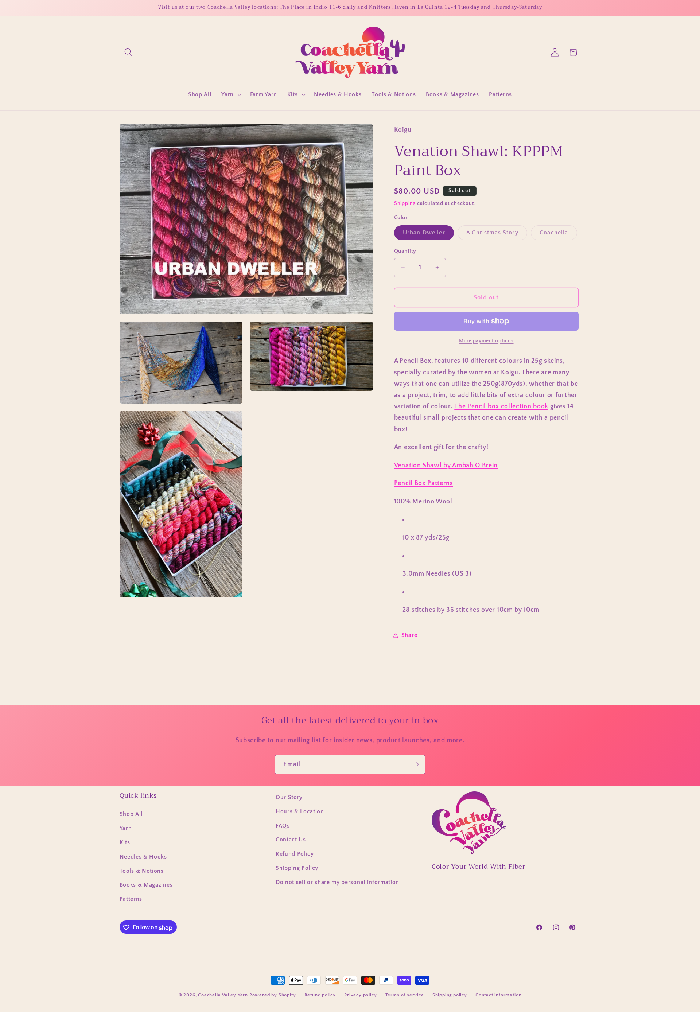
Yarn (126, 828)
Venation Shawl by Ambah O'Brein (446, 465)
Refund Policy (295, 854)
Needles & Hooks (143, 856)
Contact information (498, 994)
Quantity (405, 251)
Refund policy (320, 994)
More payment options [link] (486, 341)
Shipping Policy (297, 868)
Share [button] (409, 635)
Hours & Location (300, 811)
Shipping (405, 203)
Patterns (131, 899)
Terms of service (404, 994)
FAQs (283, 825)
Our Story (289, 797)
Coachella (558, 234)
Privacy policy (360, 994)
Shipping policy (449, 994)
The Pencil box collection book (501, 406)
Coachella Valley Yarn (223, 994)
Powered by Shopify (272, 994)
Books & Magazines (146, 885)
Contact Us (291, 840)
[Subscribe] (416, 764)
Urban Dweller (428, 234)
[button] (129, 52)
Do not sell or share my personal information (337, 882)
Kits (125, 842)
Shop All (131, 814)
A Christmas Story (496, 234)
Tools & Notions (142, 871)
